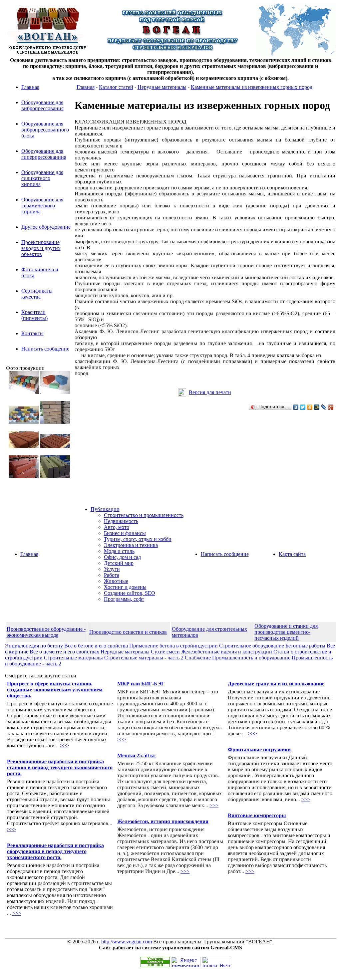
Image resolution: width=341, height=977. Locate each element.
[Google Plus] (330, 407)
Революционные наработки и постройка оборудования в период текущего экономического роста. (55, 851)
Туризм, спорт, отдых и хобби (137, 539)
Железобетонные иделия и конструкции (226, 651)
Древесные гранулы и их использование (276, 683)
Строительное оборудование (251, 645)
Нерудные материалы (162, 87)
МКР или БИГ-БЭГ (141, 683)
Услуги (112, 569)
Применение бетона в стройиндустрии (173, 645)
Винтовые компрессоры (257, 815)
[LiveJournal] (323, 407)
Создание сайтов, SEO (129, 593)
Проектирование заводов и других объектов (41, 248)
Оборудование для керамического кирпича (42, 205)
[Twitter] (302, 407)
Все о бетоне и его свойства (96, 645)
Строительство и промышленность (143, 515)
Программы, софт (124, 599)
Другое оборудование (46, 227)
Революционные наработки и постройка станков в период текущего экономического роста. (60, 767)
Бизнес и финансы (125, 533)
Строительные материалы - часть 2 (143, 657)
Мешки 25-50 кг (136, 755)
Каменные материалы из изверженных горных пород (251, 87)
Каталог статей (116, 87)
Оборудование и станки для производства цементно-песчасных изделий (286, 632)
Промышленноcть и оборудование (251, 657)
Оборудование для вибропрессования (42, 105)
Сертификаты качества (37, 294)
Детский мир (119, 563)
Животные (116, 581)
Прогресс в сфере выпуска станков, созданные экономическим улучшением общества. (55, 689)
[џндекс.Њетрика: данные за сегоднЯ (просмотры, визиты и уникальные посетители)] (216, 962)
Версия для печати (210, 392)
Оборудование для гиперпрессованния (43, 154)
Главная (30, 87)
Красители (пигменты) (34, 315)
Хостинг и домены (125, 587)
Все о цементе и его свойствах (64, 651)
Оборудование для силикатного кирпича (42, 178)
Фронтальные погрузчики (259, 749)
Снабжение (198, 657)
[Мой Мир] (316, 407)
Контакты (32, 333)
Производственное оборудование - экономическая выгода (46, 632)
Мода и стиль (119, 551)
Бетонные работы (305, 645)
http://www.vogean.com (126, 941)
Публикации (105, 509)
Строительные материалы (73, 657)
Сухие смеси (165, 651)
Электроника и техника (131, 545)
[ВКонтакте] (295, 407)
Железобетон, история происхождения (162, 821)
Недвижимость (121, 521)
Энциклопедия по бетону (34, 645)
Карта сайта (292, 554)
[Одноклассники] (309, 407)
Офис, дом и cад (122, 557)
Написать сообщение (45, 349)
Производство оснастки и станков (128, 632)
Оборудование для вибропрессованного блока (45, 129)
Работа (111, 575)
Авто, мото (116, 527)
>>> (64, 745)
